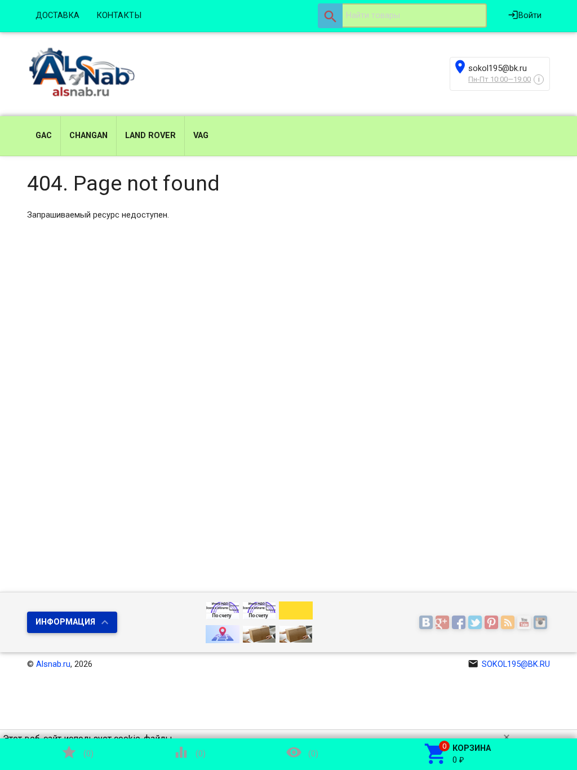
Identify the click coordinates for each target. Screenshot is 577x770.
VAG (200, 135)
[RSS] (509, 623)
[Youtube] (525, 623)
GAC (43, 135)
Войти (525, 15)
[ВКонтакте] (427, 623)
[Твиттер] (476, 623)
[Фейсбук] (460, 623)
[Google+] (444, 623)
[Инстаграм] (542, 623)
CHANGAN (88, 135)
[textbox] (402, 15)
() (77, 752)
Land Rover (150, 135)
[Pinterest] (493, 623)
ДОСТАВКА (57, 15)
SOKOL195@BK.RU (509, 664)
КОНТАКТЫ (118, 15)
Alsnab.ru (53, 664)
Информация (65, 622)
